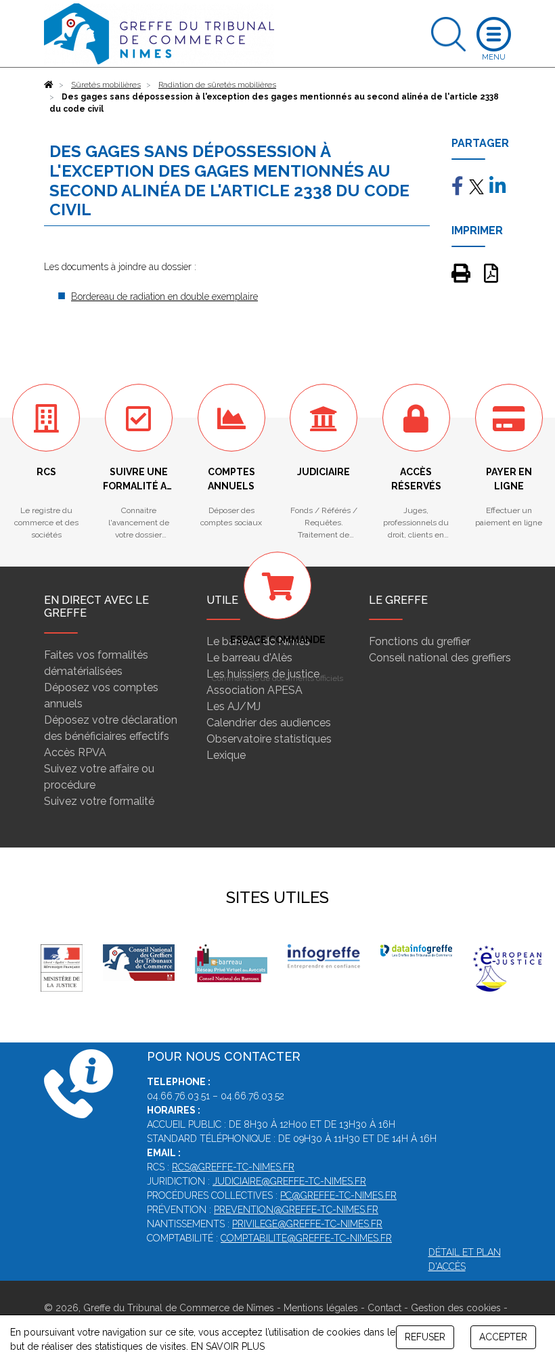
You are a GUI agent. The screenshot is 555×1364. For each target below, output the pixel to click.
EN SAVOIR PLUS (228, 1346)
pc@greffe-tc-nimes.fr (338, 1195)
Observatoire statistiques (269, 738)
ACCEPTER (503, 1337)
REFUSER (425, 1337)
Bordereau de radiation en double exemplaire (164, 296)
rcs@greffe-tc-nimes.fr (233, 1167)
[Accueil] (48, 84)
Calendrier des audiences (268, 722)
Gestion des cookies (456, 1307)
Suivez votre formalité (99, 801)
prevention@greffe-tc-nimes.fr (296, 1209)
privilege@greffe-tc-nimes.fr (307, 1223)
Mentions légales (321, 1307)
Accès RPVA (75, 752)
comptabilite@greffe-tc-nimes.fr (306, 1238)
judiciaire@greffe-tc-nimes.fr (289, 1181)
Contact (384, 1307)
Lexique (226, 755)
